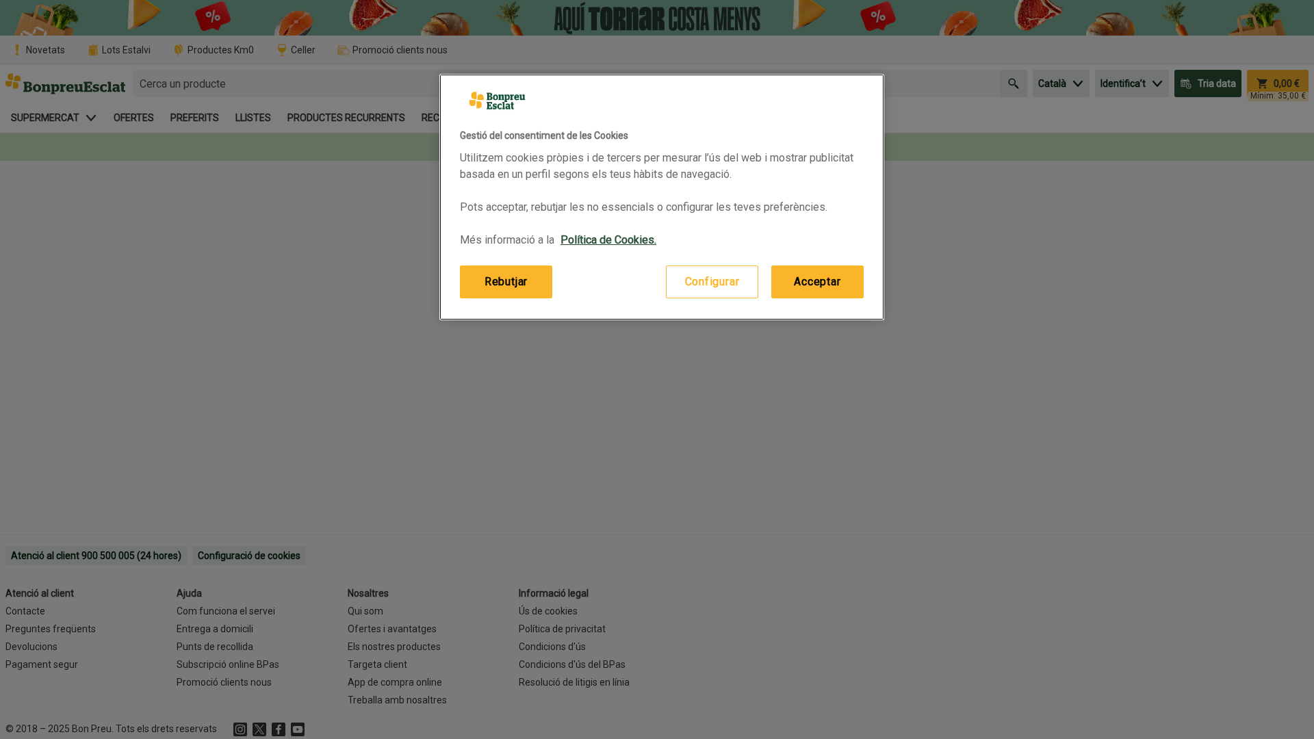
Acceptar (817, 281)
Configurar (712, 281)
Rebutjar (506, 281)
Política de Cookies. (608, 239)
